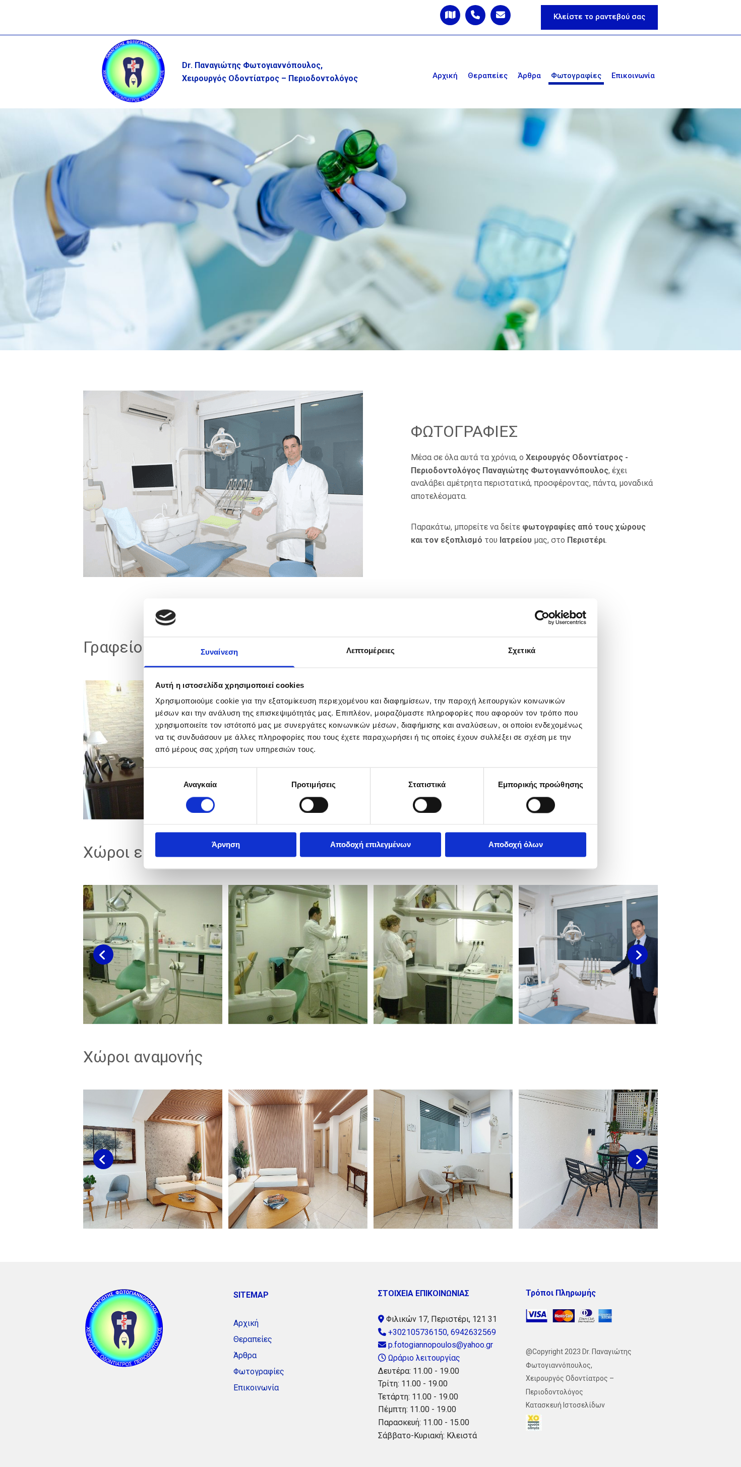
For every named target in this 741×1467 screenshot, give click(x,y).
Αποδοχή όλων (515, 845)
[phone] (475, 15)
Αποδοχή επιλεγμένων (370, 845)
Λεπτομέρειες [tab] (370, 651)
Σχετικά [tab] (521, 651)
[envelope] (500, 15)
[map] (450, 15)
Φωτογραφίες (576, 75)
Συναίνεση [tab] (219, 652)
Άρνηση (226, 845)
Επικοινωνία (633, 75)
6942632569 (473, 1332)
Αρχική (445, 75)
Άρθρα (529, 75)
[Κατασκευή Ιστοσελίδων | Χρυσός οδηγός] (592, 1423)
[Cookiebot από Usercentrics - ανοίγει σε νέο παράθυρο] (542, 617)
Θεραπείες (488, 75)
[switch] (313, 805)
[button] (599, 17)
